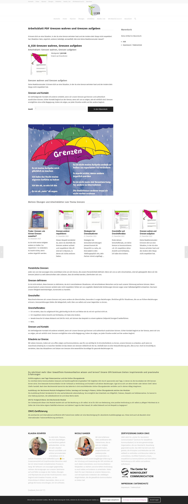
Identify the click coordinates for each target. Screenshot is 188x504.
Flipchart (43, 1)
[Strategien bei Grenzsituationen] (94, 219)
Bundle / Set (67, 1)
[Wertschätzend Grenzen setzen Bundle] (70, 160)
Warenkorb (89, 1)
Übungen (50, 1)
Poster (37, 1)
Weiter (156, 228)
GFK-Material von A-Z (78, 1)
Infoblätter (58, 1)
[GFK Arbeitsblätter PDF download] (94, 9)
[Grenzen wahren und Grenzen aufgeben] (150, 219)
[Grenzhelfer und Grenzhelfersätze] (122, 219)
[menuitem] (31, 1)
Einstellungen (154, 500)
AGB (124, 42)
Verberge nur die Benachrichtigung (134, 500)
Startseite (30, 1)
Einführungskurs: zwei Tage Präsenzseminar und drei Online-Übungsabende (56, 378)
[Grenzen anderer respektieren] (66, 219)
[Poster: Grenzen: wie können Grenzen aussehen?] (38, 219)
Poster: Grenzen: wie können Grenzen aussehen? (36, 233)
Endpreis (53, 56)
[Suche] (134, 19)
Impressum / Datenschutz (132, 45)
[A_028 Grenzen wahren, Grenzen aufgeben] (39, 76)
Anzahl (30, 109)
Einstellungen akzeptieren (110, 500)
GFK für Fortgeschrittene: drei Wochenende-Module (47, 400)
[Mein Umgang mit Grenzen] (1, 252)
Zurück (31, 228)
